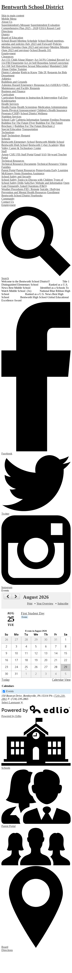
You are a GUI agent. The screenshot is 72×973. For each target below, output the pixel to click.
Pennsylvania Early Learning (52, 170)
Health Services (10, 103)
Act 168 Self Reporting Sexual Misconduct (25, 66)
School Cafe (8, 119)
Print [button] (29, 603)
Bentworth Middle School (49, 141)
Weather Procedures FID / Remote (20, 189)
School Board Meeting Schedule (19, 40)
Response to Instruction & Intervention (36, 97)
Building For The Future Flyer (18, 122)
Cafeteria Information (27, 119)
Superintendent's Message (15, 25)
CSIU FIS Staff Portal (21, 154)
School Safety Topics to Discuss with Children (27, 179)
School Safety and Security (16, 176)
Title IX (42, 72)
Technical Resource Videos (52, 163)
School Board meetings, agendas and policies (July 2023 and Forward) (32, 42)
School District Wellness (33, 113)
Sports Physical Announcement (18, 110)
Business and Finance (13, 91)
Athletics (6, 78)
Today (5, 680)
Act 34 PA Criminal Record (49, 59)
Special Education (11, 129)
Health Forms (8, 107)
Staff (4, 135)
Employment (8, 53)
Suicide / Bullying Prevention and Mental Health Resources (30, 191)
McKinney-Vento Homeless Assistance (22, 173)
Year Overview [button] (45, 603)
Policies (57, 43)
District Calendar (10, 72)
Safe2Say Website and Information (43, 182)
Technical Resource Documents (18, 163)
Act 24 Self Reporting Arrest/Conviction (46, 62)
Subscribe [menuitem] (62, 603)
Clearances (7, 56)
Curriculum (7, 94)
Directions (7, 31)
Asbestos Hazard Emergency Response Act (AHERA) (31, 84)
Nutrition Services (11, 116)
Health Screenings (27, 107)
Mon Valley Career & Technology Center (33, 146)
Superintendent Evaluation (45, 25)
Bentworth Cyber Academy (43, 144)
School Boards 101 (40, 50)
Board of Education (12, 37)
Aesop (5, 154)
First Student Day (33, 613)
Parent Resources (25, 170)
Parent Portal (8, 170)
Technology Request (18, 135)
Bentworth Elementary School (18, 141)
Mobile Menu (8, 18)
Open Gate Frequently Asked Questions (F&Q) (35, 184)
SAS (44, 154)
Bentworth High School (14, 144)
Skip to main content (12, 15)
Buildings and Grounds (14, 81)
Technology (8, 132)
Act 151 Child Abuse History (17, 59)
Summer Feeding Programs (55, 119)
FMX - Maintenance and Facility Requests (35, 86)
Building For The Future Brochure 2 (35, 126)
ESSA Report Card (49, 28)
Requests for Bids (57, 72)
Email (37, 154)
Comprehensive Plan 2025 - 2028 (19, 28)
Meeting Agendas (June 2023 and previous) (25, 47)
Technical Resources (12, 160)
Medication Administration (52, 107)
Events (10, 691)
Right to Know (29, 72)
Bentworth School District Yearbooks (21, 195)
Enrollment (53, 192)
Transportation (30, 129)
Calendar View (61, 680)
